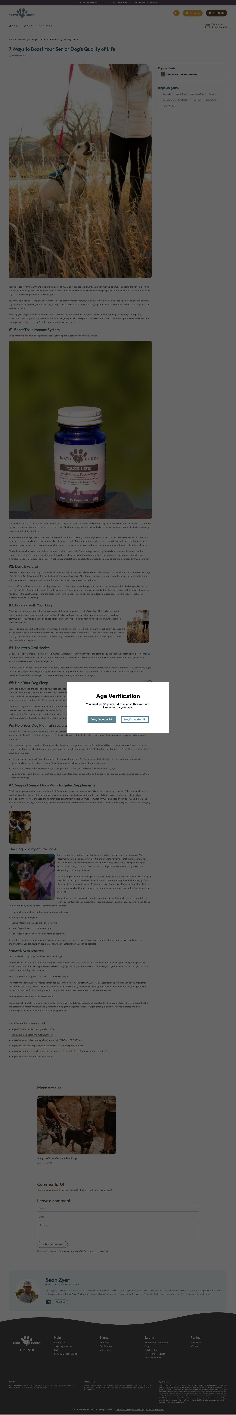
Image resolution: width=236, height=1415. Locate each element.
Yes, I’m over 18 (101, 719)
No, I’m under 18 (135, 719)
